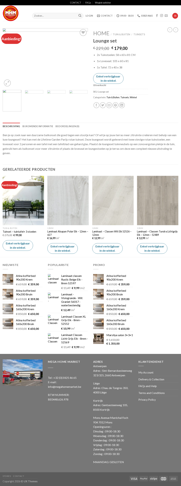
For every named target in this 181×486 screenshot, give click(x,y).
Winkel (133, 97)
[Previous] (9, 58)
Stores (7, 476)
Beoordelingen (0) (67, 126)
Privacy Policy (147, 399)
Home (101, 33)
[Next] (81, 58)
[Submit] (80, 16)
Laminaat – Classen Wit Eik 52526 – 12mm (112, 233)
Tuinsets (139, 34)
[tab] (11, 126)
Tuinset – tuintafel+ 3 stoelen (19, 231)
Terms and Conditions (151, 392)
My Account (145, 372)
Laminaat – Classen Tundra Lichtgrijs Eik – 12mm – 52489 (157, 233)
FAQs (88, 2)
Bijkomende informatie (37, 126)
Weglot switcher (103, 2)
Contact (18, 476)
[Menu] (175, 16)
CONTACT (75, 2)
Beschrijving (11, 126)
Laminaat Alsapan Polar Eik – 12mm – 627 (67, 233)
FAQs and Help (147, 386)
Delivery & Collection (151, 379)
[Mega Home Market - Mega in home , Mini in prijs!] (15, 13)
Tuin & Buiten (121, 34)
